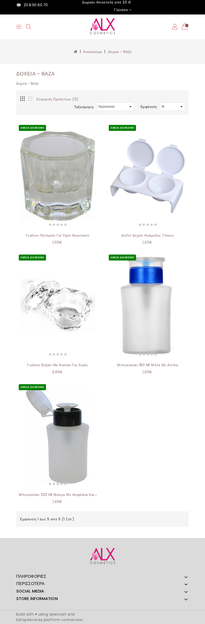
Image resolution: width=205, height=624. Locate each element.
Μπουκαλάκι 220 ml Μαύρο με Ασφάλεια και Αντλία (62, 494)
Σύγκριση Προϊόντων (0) (57, 99)
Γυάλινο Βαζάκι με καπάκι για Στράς (57, 364)
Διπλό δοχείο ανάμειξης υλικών (147, 235)
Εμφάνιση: (149, 106)
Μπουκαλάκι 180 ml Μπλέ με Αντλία (147, 364)
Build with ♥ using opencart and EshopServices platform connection (49, 617)
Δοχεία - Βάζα (120, 51)
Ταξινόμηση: (84, 106)
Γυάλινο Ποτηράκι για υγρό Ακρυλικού (58, 235)
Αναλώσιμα (92, 51)
